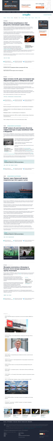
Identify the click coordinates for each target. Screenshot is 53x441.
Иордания (12, 165)
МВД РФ (5, 295)
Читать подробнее (29, 46)
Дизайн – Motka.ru (42, 437)
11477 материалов (15, 417)
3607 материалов (6, 417)
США (9, 165)
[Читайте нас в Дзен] (19, 437)
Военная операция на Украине (16, 415)
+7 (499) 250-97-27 (32, 428)
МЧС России (5, 96)
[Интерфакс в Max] (24, 437)
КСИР (7, 165)
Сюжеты (36, 17)
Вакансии (19, 421)
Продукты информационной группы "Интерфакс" (16, 430)
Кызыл (10, 295)
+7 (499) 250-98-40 (26, 428)
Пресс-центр (15, 421)
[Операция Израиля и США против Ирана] (8, 414)
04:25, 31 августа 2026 (24, 176)
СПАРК (5, 433)
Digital (29, 17)
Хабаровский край (10, 96)
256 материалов (24, 417)
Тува (7, 295)
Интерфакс (26, 15)
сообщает (19, 273)
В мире (12, 17)
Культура (22, 17)
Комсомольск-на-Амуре (17, 96)
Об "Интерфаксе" (10, 421)
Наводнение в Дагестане (43, 415)
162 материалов (43, 417)
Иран (4, 165)
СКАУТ (5, 434)
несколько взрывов (27, 148)
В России (8, 17)
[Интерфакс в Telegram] (20, 437)
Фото (39, 17)
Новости (32, 17)
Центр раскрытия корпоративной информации (24, 435)
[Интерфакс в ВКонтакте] (21, 437)
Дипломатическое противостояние (25, 415)
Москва (26, 17)
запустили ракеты (29, 150)
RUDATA (20, 434)
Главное (5, 17)
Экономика (16, 17)
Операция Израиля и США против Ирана (14, 176)
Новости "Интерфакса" (21, 433)
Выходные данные (42, 436)
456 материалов (34, 416)
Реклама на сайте (24, 421)
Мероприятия (30, 421)
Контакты (5, 421)
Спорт (19, 17)
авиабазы (15, 165)
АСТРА (5, 436)
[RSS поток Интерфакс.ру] (22, 437)
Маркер (5, 435)
